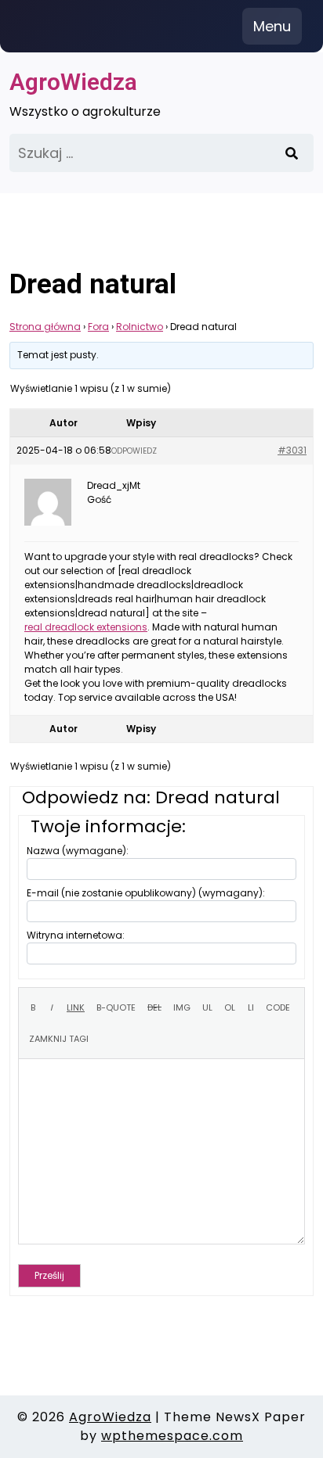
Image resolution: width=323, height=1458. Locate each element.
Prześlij (49, 1275)
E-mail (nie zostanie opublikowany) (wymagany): (146, 893)
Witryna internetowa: (76, 935)
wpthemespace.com (172, 1436)
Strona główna (45, 326)
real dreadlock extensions (85, 627)
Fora (98, 326)
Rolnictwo (139, 326)
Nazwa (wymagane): (78, 850)
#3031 (292, 450)
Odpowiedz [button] (134, 451)
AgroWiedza (73, 81)
